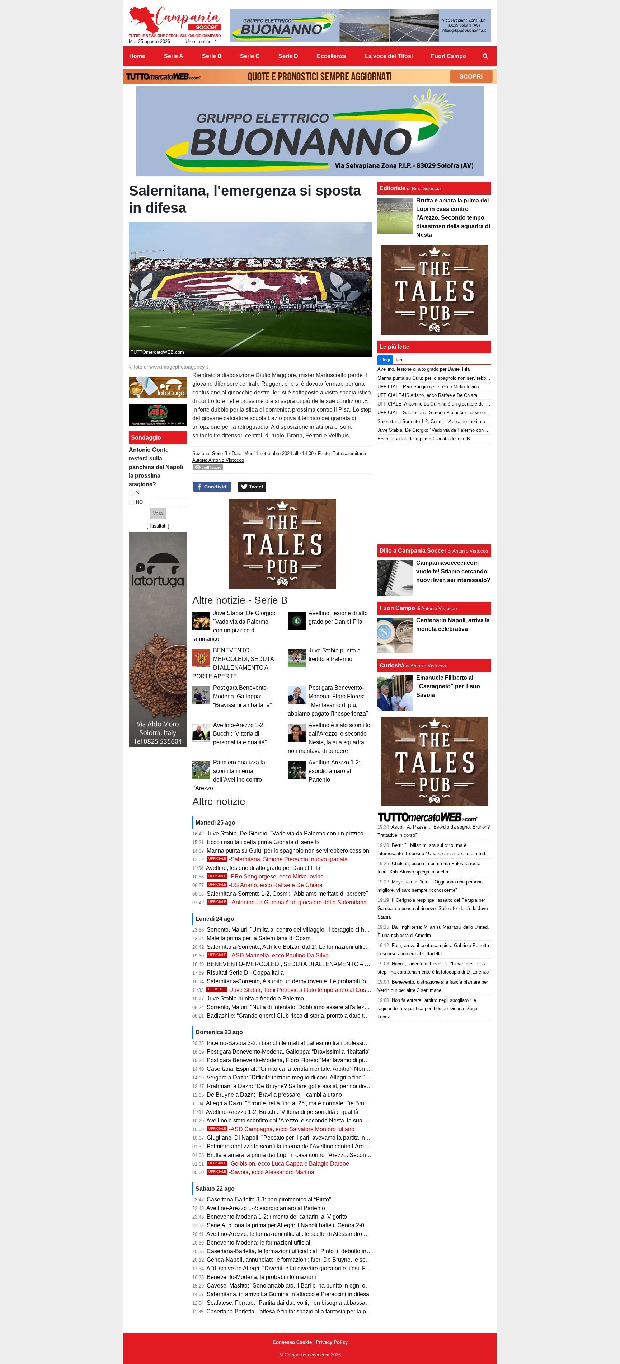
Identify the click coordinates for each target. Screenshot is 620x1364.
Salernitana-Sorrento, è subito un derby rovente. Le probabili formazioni (297, 981)
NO (139, 502)
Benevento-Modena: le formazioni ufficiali (259, 1242)
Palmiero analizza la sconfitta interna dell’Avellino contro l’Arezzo (290, 1146)
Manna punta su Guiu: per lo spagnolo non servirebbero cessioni (289, 851)
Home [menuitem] (137, 56)
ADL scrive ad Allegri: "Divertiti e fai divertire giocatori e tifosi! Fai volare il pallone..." (312, 1268)
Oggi (385, 359)
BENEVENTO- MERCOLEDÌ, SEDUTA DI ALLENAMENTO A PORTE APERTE (308, 964)
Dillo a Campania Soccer (413, 551)
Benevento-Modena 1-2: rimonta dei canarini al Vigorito (277, 1217)
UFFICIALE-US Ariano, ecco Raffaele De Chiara (427, 395)
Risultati (158, 526)
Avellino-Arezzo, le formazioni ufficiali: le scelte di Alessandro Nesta (292, 1234)
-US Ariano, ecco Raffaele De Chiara (265, 885)
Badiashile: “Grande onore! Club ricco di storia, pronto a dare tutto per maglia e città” (313, 1016)
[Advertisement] (434, 494)
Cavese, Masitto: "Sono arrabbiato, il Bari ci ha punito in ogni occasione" (298, 1286)
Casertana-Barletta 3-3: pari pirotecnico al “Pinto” (269, 1199)
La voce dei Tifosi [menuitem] (389, 56)
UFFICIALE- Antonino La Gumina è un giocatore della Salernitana (445, 404)
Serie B (219, 453)
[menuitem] (485, 56)
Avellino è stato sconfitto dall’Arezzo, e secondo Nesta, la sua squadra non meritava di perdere (326, 1120)
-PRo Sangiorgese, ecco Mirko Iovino (266, 876)
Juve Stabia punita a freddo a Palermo (255, 998)
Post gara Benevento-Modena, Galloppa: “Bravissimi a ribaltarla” (242, 696)
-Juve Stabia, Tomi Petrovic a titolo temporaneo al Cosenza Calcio (302, 990)
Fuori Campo (397, 608)
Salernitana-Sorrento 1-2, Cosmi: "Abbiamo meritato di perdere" (287, 894)
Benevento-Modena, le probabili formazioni (261, 1277)
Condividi (215, 486)
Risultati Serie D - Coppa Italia (245, 973)
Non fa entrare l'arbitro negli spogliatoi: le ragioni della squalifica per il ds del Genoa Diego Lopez (427, 1009)
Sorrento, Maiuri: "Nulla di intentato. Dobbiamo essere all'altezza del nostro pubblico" (314, 1007)
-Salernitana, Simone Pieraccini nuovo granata (278, 859)
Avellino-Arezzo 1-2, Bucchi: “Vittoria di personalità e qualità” (240, 733)
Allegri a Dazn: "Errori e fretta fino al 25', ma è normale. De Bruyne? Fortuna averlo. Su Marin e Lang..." (336, 1103)
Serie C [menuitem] (250, 56)
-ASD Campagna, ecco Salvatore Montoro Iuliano (281, 1129)
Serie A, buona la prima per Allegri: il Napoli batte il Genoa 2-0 (285, 1225)
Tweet (255, 486)
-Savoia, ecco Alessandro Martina (261, 1172)
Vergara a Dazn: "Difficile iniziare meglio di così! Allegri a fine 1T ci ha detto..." (305, 1077)
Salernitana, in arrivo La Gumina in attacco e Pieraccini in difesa (288, 1294)
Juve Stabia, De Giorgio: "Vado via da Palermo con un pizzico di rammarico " (304, 833)
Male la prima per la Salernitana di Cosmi (259, 938)
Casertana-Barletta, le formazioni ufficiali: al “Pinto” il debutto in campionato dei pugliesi (317, 1251)
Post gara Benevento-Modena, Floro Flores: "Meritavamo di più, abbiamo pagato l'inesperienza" (328, 1060)
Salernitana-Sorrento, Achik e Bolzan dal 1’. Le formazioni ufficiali (290, 947)
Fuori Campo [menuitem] (448, 56)
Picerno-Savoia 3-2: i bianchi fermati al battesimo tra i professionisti (292, 1043)
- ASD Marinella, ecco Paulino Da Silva (268, 955)
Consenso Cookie (292, 1342)
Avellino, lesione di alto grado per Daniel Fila (263, 868)
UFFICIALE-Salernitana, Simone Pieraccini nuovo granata (437, 412)
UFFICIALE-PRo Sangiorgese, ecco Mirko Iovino (428, 386)
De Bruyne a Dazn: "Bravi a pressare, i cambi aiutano (274, 1095)
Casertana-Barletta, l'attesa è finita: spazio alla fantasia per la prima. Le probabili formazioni (322, 1311)
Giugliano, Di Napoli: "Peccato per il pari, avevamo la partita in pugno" (296, 1138)
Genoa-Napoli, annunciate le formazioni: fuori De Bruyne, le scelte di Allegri (302, 1260)
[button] (158, 513)
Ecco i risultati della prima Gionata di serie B (263, 842)
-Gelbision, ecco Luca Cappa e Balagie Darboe (278, 1164)
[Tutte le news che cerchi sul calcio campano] (175, 22)
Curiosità (392, 665)
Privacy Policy (332, 1342)
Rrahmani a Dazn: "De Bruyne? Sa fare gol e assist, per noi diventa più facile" (305, 1086)
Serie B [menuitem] (212, 56)
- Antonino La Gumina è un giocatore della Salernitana (287, 902)
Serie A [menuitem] (173, 56)
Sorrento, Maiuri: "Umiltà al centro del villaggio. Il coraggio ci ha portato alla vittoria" (312, 930)
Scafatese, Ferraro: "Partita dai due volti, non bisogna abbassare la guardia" (303, 1303)
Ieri (399, 359)
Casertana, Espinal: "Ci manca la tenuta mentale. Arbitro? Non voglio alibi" (301, 1069)
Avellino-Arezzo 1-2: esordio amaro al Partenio (334, 771)
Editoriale (392, 188)
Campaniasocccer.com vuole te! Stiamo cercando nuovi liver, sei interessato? (453, 571)
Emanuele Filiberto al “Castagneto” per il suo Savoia (448, 686)
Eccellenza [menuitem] (331, 56)
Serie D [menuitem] (288, 56)
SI (138, 493)
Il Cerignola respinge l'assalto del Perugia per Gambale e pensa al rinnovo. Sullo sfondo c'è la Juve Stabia (432, 908)
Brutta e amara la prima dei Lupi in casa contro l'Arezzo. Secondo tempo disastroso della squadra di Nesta (341, 1155)
